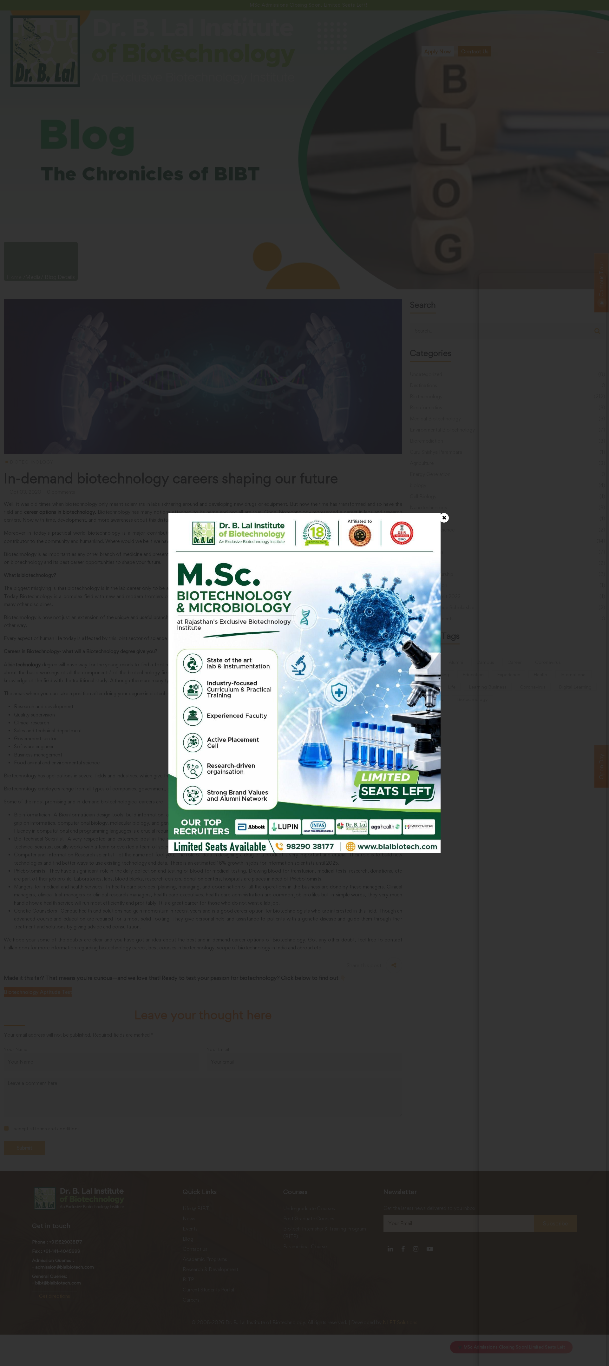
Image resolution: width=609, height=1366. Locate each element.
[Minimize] (597, 282)
